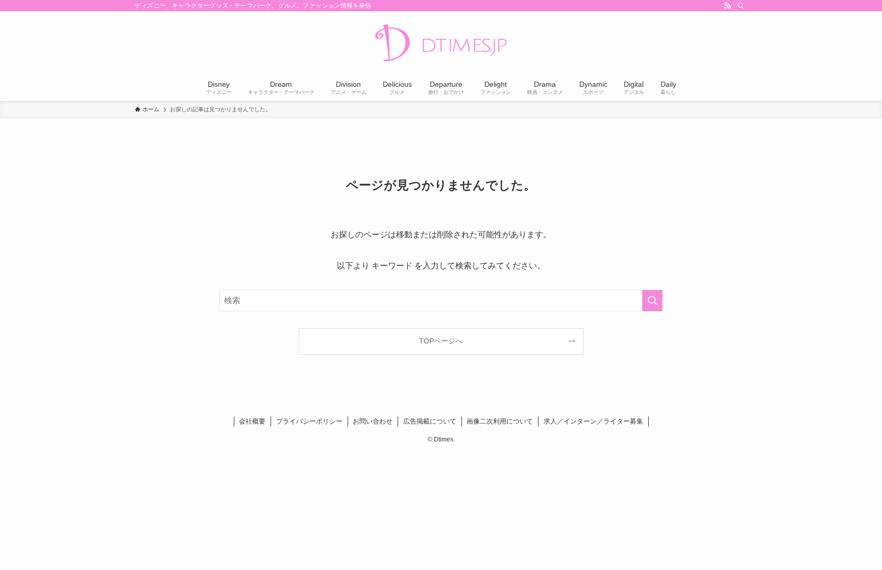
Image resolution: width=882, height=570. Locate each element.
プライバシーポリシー (309, 421)
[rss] (727, 5)
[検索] (740, 5)
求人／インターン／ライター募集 (593, 421)
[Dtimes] (441, 43)
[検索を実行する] (652, 300)
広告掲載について (429, 421)
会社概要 (252, 421)
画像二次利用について (500, 421)
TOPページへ (440, 341)
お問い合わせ (373, 421)
